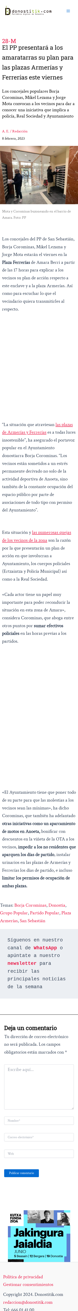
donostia (56, 905)
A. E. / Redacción (15, 131)
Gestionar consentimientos (28, 1284)
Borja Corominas (30, 905)
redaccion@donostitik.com (28, 1302)
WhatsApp (45, 948)
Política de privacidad (23, 1277)
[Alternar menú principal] (68, 10)
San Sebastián (32, 921)
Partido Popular (44, 913)
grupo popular (14, 913)
